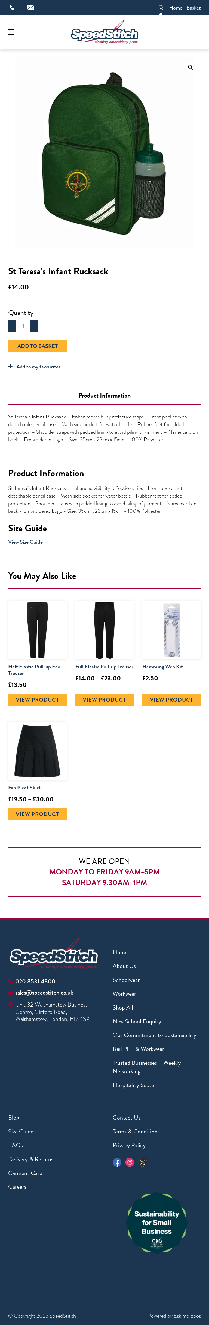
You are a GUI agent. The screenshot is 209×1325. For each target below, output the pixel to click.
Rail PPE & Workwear (138, 1048)
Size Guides (22, 1131)
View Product (37, 700)
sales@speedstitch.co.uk (44, 992)
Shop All (123, 1007)
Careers (17, 1186)
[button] (190, 67)
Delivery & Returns (30, 1159)
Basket (193, 7)
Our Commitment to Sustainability (154, 1034)
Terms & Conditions (136, 1131)
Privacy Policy (129, 1145)
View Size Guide (25, 542)
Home (175, 7)
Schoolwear (126, 979)
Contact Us (126, 1117)
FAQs (15, 1145)
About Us (124, 965)
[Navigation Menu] (11, 32)
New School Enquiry (137, 1021)
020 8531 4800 (35, 981)
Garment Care (25, 1172)
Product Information (104, 395)
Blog (13, 1117)
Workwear (124, 993)
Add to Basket (37, 346)
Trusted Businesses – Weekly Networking (147, 1067)
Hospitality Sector (134, 1084)
